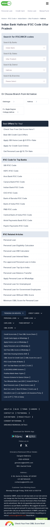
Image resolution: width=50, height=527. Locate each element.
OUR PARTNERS (9, 417)
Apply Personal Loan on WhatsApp (16, 346)
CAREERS (33, 409)
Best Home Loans (27, 385)
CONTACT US (9, 413)
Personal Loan (6, 11)
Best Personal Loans (11, 385)
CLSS (29, 366)
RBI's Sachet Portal (24, 466)
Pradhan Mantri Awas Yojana (14, 373)
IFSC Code (12, 18)
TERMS (24, 409)
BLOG (17, 409)
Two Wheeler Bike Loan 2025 (14, 381)
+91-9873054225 (23, 479)
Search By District (10, 65)
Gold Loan (32, 389)
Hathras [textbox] (9, 70)
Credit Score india (10, 334)
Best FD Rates (22, 389)
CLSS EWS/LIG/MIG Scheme (14, 369)
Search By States (10, 53)
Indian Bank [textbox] (10, 48)
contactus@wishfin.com (24, 482)
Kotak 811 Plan (32, 381)
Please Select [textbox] (11, 81)
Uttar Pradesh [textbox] (11, 59)
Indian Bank (22, 18)
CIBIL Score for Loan (32, 358)
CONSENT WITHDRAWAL (13, 421)
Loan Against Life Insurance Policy (29, 393)
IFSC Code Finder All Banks (13, 362)
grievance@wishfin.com (24, 463)
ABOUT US (8, 409)
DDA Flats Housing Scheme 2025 (15, 354)
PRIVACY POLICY (24, 417)
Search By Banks (10, 42)
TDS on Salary (19, 397)
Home (3, 18)
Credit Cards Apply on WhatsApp (15, 338)
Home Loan (32, 11)
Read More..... (31, 515)
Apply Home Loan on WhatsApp (15, 342)
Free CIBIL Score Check (27, 334)
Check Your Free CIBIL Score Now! (30, 523)
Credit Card (20, 11)
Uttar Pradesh (33, 18)
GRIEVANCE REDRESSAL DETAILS (15, 425)
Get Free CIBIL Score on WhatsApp (16, 350)
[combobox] (25, 47)
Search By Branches (12, 76)
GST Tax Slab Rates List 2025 (14, 366)
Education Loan (9, 393)
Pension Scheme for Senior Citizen (16, 377)
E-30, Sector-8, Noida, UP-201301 (23, 476)
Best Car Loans (9, 389)
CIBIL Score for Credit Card (13, 358)
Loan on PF (8, 397)
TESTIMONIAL (22, 413)
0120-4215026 (23, 459)
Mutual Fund (44, 11)
